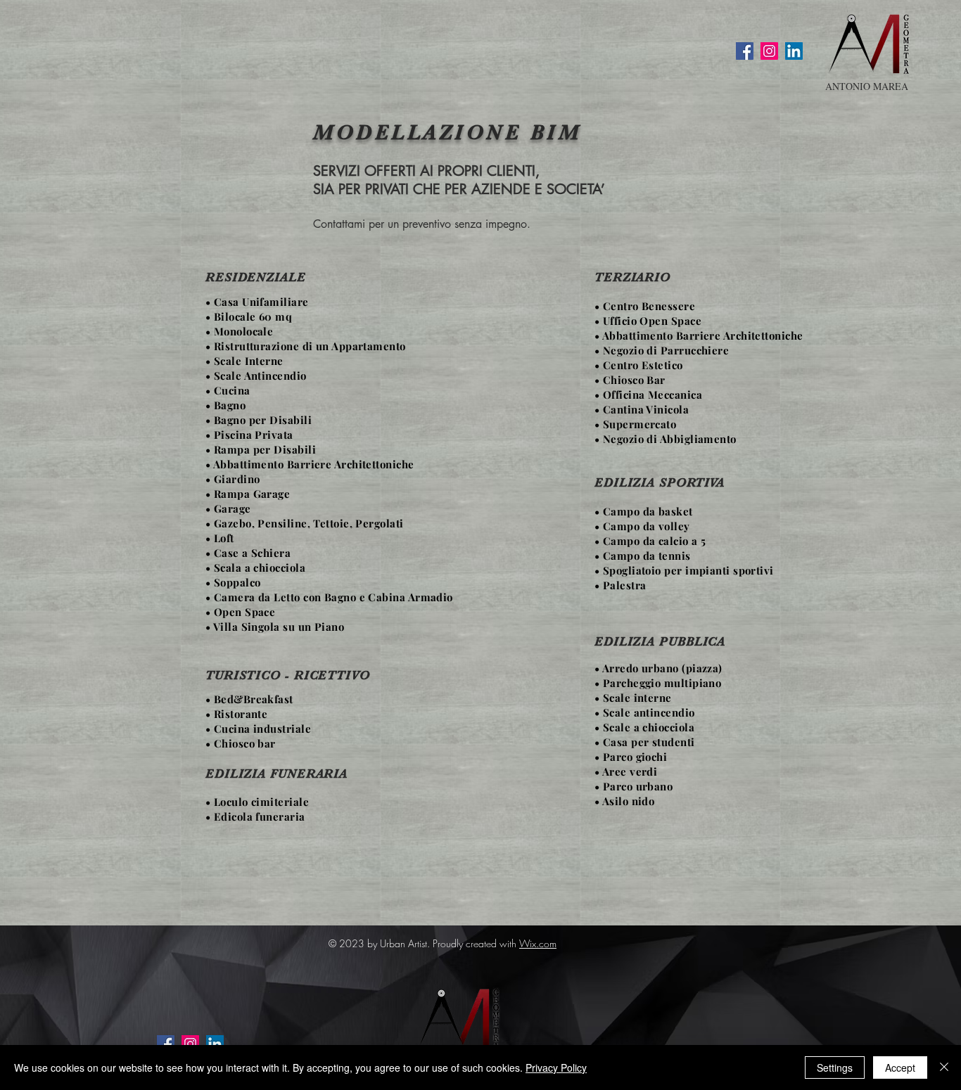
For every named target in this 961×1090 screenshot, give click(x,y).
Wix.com (537, 943)
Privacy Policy (556, 1067)
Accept (900, 1067)
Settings (835, 1067)
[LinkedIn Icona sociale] (794, 51)
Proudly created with (476, 943)
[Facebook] (744, 51)
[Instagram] (769, 51)
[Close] (944, 1067)
